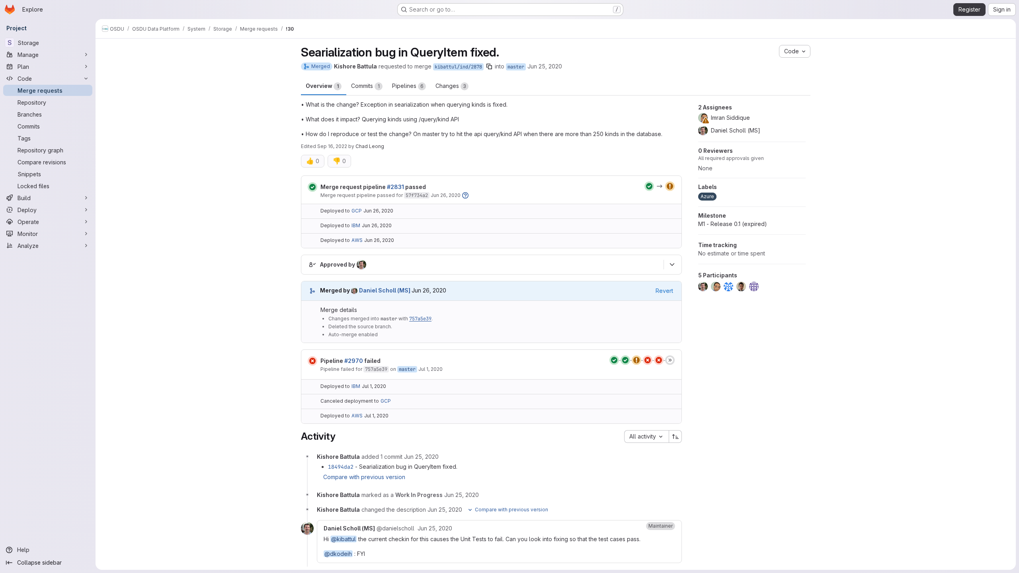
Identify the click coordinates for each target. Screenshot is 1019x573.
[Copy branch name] (489, 66)
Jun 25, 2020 (544, 66)
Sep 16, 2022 (332, 146)
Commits (365, 85)
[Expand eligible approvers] (672, 264)
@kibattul (343, 539)
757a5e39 (420, 319)
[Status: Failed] (312, 361)
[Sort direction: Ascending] (675, 436)
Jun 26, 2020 (446, 195)
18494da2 (340, 466)
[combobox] (646, 436)
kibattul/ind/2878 (458, 67)
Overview (322, 85)
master (516, 67)
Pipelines (408, 85)
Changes (450, 85)
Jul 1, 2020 (430, 369)
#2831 (395, 186)
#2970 (353, 360)
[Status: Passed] (312, 187)
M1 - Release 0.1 (732, 223)
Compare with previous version (364, 477)
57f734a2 (417, 195)
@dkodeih (338, 553)
